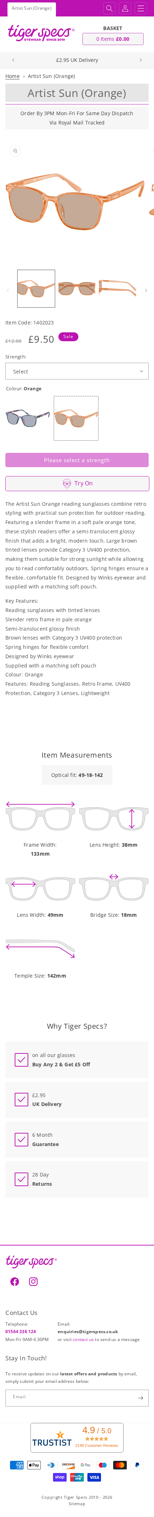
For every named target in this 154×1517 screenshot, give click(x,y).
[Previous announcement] (13, 60)
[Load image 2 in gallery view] (77, 288)
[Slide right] (146, 290)
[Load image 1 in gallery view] (36, 288)
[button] (109, 8)
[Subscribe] (140, 1398)
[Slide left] (8, 290)
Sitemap (77, 1503)
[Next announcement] (141, 60)
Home (12, 76)
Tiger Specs (75, 1497)
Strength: (16, 356)
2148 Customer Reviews (96, 1445)
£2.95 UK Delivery (77, 60)
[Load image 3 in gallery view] (117, 288)
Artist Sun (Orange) (51, 76)
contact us (84, 1339)
